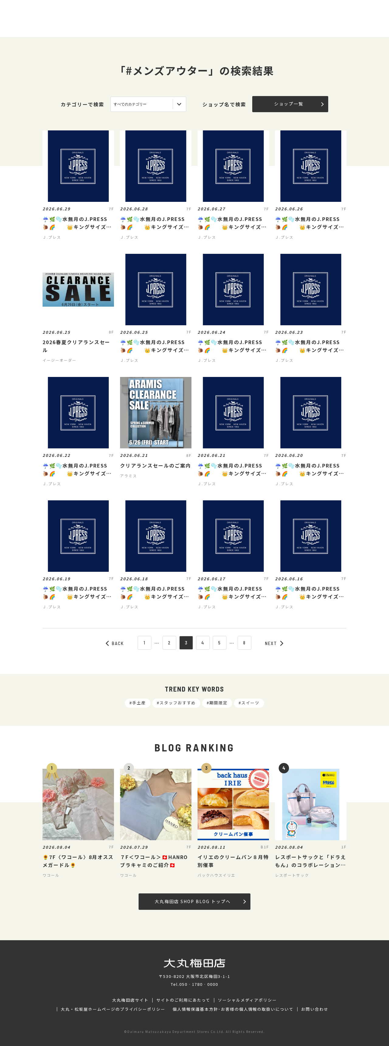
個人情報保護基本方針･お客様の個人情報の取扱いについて (233, 1009)
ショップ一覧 (288, 104)
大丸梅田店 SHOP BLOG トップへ (192, 901)
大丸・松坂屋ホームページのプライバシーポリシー (113, 1009)
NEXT (271, 643)
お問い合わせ (315, 1009)
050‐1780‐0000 (198, 984)
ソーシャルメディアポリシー (247, 1000)
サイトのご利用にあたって (183, 1000)
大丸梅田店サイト (130, 1000)
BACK (118, 643)
